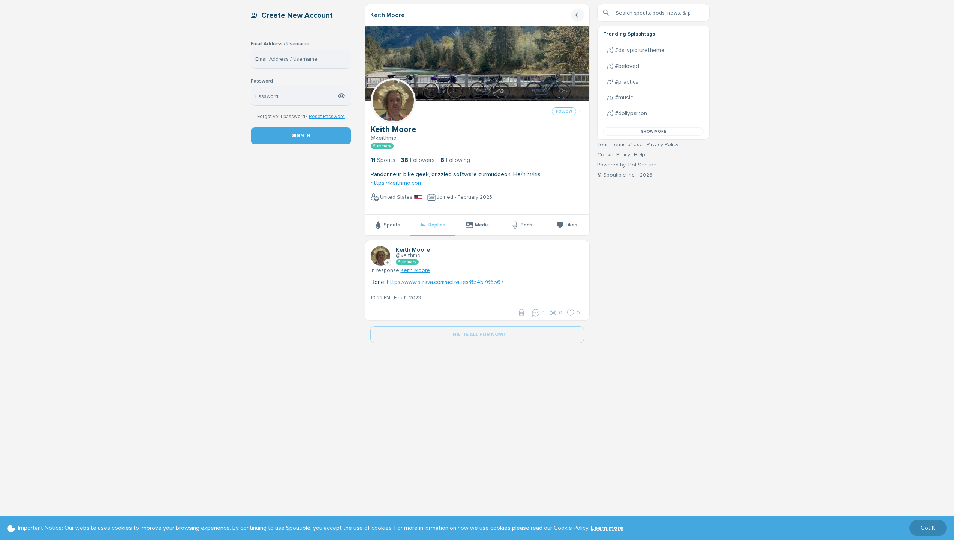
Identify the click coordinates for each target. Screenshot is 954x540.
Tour (602, 144)
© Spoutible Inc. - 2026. (625, 175)
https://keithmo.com (397, 183)
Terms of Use (627, 144)
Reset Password (327, 117)
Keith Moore (387, 15)
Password (262, 81)
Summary (382, 146)
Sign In (301, 136)
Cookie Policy (613, 155)
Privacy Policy (662, 144)
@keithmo (384, 138)
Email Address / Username (280, 44)
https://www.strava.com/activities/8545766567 (445, 282)
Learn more (607, 528)
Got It (928, 528)
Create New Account (297, 15)
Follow (564, 111)
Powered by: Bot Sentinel (627, 165)
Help (639, 155)
